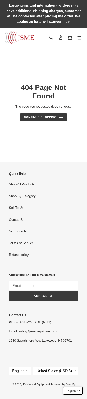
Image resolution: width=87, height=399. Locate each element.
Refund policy (19, 255)
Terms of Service (21, 243)
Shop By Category (22, 196)
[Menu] (79, 37)
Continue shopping (40, 117)
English (18, 371)
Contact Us (17, 219)
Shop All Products (22, 184)
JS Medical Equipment (36, 384)
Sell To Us (16, 208)
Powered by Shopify (63, 384)
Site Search (17, 231)
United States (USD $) (54, 371)
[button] (72, 390)
